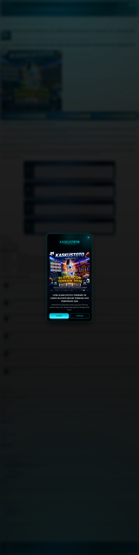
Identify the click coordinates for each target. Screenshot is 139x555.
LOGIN (59, 316)
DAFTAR (79, 316)
